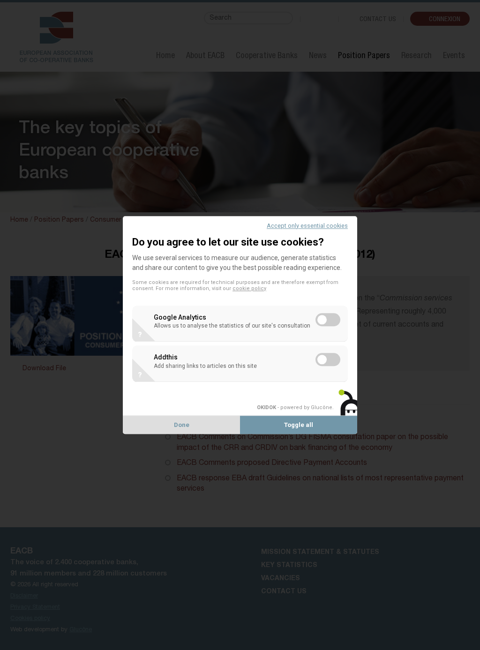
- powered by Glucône (294, 407)
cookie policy (249, 288)
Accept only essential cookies (307, 225)
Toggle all (298, 424)
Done (181, 424)
